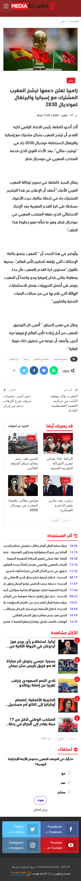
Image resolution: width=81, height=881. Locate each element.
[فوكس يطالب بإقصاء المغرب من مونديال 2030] (23, 485)
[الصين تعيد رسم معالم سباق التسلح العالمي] (23, 443)
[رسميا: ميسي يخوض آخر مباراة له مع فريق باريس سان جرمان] (68, 666)
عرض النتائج (41, 809)
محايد (61, 792)
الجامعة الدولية (60, 359)
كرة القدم (13, 359)
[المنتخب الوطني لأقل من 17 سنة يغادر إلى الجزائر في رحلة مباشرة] (68, 725)
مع (63, 773)
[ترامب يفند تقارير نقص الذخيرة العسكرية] (58, 485)
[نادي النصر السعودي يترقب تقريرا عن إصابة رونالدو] (68, 686)
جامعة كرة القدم (41, 359)
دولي (71, 80)
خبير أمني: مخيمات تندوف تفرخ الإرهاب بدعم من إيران (17, 401)
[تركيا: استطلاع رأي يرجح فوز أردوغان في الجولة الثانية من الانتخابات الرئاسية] (68, 647)
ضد (63, 783)
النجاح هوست (39, 873)
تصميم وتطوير (62, 873)
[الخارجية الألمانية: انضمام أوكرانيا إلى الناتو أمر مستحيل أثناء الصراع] (68, 705)
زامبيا (26, 359)
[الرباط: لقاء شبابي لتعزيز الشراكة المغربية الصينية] (58, 443)
